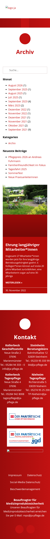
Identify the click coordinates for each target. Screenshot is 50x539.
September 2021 (17, 129)
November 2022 (17, 113)
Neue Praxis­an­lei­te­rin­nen (23, 177)
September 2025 (17, 89)
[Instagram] (30, 529)
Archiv (12, 143)
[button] (25, 23)
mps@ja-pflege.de (33, 515)
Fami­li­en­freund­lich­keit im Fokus (27, 165)
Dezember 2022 (17, 109)
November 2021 (17, 121)
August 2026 (15, 85)
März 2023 (14, 105)
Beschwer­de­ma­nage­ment (25, 489)
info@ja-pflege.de (12, 368)
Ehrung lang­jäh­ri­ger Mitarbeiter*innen (23, 247)
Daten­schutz (34, 475)
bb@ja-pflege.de (37, 364)
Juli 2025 (13, 97)
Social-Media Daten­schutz (25, 482)
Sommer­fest (15, 173)
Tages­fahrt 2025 (17, 169)
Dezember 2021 (17, 117)
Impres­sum (15, 475)
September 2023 (17, 101)
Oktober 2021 (16, 125)
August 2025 (15, 93)
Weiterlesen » (14, 282)
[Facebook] (19, 529)
